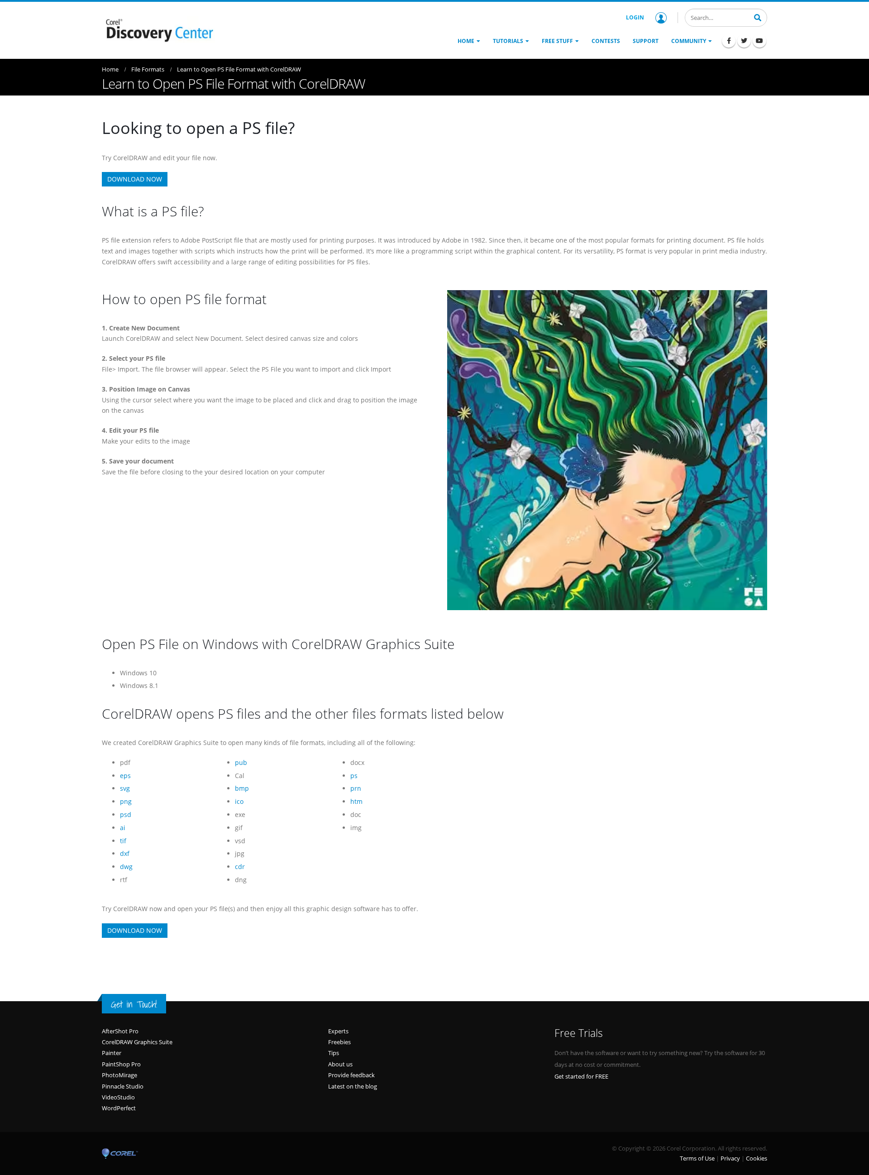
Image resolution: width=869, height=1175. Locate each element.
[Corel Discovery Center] (158, 29)
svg (125, 788)
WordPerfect (119, 1108)
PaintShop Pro (121, 1064)
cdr (240, 866)
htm (356, 801)
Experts (338, 1031)
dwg (126, 866)
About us (340, 1064)
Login (635, 17)
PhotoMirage (119, 1075)
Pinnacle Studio (122, 1086)
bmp (242, 788)
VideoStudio (118, 1097)
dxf (124, 853)
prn (355, 788)
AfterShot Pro (120, 1031)
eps (125, 775)
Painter (111, 1053)
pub (241, 762)
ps (354, 775)
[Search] (758, 16)
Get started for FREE (581, 1076)
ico (239, 801)
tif (123, 840)
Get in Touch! (134, 1004)
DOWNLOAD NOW (134, 179)
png (126, 801)
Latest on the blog (352, 1086)
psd (125, 814)
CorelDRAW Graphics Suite (137, 1042)
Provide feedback (351, 1075)
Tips (333, 1053)
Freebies (339, 1042)
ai (122, 827)
